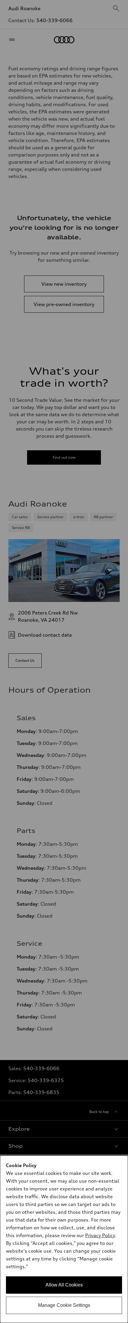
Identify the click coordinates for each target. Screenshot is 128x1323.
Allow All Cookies (64, 1284)
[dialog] (64, 1239)
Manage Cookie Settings (64, 1305)
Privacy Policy (100, 1235)
